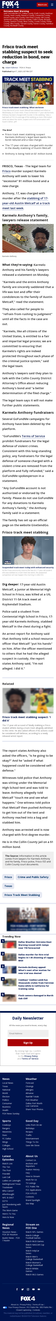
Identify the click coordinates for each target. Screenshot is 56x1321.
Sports (6, 1121)
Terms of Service (33, 436)
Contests (30, 1196)
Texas (8, 886)
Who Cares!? (8, 1190)
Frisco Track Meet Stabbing (22, 895)
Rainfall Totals (32, 1096)
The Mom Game (10, 1210)
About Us (32, 1156)
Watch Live (42, 5)
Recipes (29, 1131)
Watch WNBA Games (32, 1269)
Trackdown (7, 1187)
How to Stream (33, 1176)
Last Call (6, 1177)
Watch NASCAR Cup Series (35, 1246)
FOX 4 (22, 67)
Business (6, 1106)
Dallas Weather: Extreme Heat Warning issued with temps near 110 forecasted (35, 945)
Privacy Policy (31, 1056)
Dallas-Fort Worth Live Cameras (34, 1104)
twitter (22, 1289)
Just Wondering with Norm (11, 1205)
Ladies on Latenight (11, 1180)
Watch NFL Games (34, 1232)
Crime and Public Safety (33, 877)
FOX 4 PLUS (31, 1193)
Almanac (30, 1093)
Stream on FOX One (32, 1226)
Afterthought (8, 1194)
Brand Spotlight (33, 1200)
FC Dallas (6, 1138)
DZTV (5, 1201)
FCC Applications (33, 1190)
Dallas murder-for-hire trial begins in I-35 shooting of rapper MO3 (36, 957)
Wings (5, 1142)
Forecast (30, 1083)
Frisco (28, 67)
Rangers (6, 1128)
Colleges (6, 1145)
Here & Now (8, 1217)
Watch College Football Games (33, 1236)
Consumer (7, 1103)
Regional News (8, 1226)
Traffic (29, 1135)
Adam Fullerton (11, 67)
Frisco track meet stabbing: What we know (23, 107)
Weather (31, 1079)
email (39, 1289)
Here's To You (9, 1213)
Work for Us (31, 1179)
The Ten (6, 1167)
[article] (28, 701)
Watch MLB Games (35, 1241)
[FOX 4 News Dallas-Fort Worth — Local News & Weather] (10, 4)
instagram (28, 1289)
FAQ (28, 1173)
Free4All (6, 1173)
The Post (6, 1170)
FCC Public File (32, 1186)
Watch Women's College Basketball (34, 1263)
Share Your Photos (34, 1109)
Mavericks (7, 1131)
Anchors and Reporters (31, 1164)
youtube (33, 1289)
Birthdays (30, 1128)
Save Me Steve (32, 1145)
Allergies (29, 1089)
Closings (29, 1086)
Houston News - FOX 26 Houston (10, 1233)
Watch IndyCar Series (32, 1252)
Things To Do (32, 1142)
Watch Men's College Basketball (34, 1258)
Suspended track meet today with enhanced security (28, 567)
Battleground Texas (11, 1184)
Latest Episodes (8, 1157)
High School (7, 1148)
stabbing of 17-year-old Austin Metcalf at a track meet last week (26, 203)
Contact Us (31, 1160)
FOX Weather (32, 1100)
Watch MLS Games (35, 1274)
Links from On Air (34, 1125)
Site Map (30, 1203)
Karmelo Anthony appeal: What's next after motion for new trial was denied (34, 970)
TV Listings (31, 1183)
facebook (17, 1289)
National (6, 1089)
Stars (4, 1135)
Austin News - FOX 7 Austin (11, 1239)
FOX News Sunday (10, 1113)
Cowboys (6, 1125)
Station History (32, 1169)
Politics (5, 1100)
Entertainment (32, 1138)
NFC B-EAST (8, 1197)
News (5, 1079)
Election (6, 1096)
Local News (7, 1083)
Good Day (32, 1121)
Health (5, 1110)
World (5, 1093)
